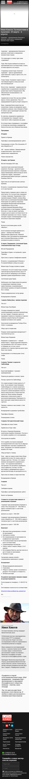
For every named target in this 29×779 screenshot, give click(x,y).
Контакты (6, 748)
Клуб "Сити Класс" (6, 745)
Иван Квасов (9, 627)
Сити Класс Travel (19, 734)
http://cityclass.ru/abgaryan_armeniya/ (13, 591)
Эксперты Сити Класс (8, 738)
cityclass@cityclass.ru (21, 3)
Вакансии (18, 748)
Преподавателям (20, 742)
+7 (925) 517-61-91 (22, 1)
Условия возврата (18, 745)
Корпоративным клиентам (20, 738)
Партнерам (6, 742)
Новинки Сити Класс (7, 730)
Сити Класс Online (6, 734)
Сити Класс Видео (19, 730)
